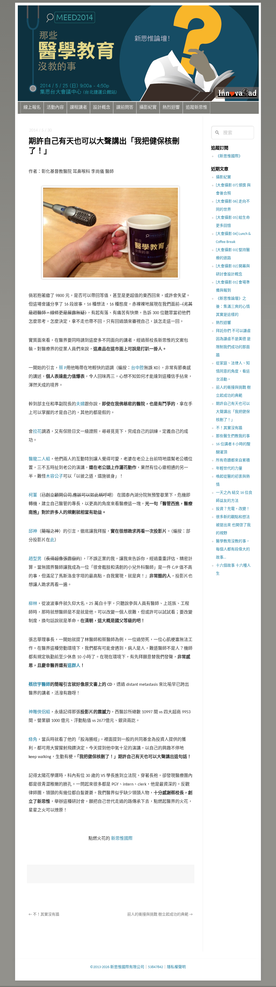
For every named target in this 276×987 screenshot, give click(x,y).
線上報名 (32, 107)
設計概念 (101, 107)
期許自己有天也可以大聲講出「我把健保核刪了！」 (233, 412)
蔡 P (62, 368)
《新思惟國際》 (229, 156)
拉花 (37, 432)
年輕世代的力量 (229, 469)
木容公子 (54, 476)
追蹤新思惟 (196, 107)
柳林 (33, 604)
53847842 (155, 967)
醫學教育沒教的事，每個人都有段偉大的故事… (233, 549)
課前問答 (124, 107)
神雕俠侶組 (39, 712)
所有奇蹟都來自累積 (233, 460)
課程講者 (78, 107)
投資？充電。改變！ (233, 509)
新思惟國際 (122, 839)
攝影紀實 (148, 107)
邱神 (33, 531)
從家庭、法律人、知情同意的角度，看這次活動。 (233, 371)
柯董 (33, 495)
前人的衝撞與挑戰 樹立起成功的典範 (160, 915)
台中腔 (137, 368)
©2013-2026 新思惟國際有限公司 (117, 967)
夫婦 (80, 404)
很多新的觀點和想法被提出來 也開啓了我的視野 (233, 525)
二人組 (43, 459)
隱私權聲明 (176, 967)
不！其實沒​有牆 (44, 915)
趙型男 (35, 559)
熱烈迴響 (171, 107)
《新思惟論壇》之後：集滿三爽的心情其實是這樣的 (233, 307)
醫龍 (33, 459)
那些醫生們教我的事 (233, 436)
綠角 (33, 740)
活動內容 (55, 107)
